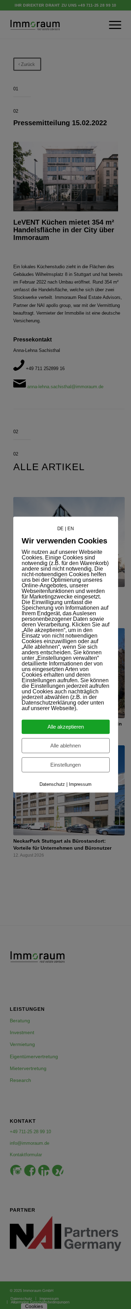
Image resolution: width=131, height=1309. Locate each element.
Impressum (80, 784)
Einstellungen (65, 765)
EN (70, 528)
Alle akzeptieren (66, 727)
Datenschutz (52, 784)
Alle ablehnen (65, 745)
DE (60, 528)
